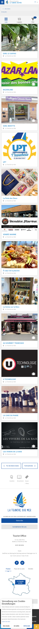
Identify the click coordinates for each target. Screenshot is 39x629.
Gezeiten (12, 481)
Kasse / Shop (27, 482)
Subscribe (19, 520)
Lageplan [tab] (19, 22)
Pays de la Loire (19, 569)
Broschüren (20, 481)
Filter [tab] (32, 22)
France (8, 569)
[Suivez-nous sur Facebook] (17, 563)
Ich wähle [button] (16, 626)
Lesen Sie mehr (6, 621)
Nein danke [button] (6, 626)
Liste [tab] (6, 22)
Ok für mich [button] (26, 626)
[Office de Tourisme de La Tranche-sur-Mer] (19, 502)
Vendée (30, 569)
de (35, 2)
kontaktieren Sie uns (19, 527)
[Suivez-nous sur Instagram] (22, 563)
